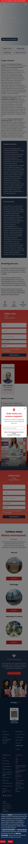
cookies (9, 815)
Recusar (3, 841)
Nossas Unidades (21, 1)
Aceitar (10, 841)
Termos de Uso (22, 829)
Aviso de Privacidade (8, 829)
